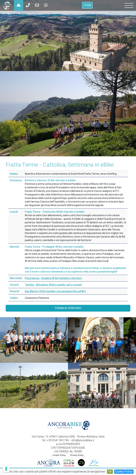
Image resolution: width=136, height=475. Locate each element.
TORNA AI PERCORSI (68, 308)
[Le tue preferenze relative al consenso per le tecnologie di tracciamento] (6, 468)
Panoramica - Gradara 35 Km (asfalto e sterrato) (53, 278)
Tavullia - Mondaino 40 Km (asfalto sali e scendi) (53, 284)
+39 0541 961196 (58, 440)
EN (89, 5)
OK (110, 471)
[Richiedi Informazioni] (19, 5)
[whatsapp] (28, 5)
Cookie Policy (123, 471)
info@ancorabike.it (82, 440)
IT (85, 5)
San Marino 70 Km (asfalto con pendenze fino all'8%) (55, 291)
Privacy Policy (76, 455)
